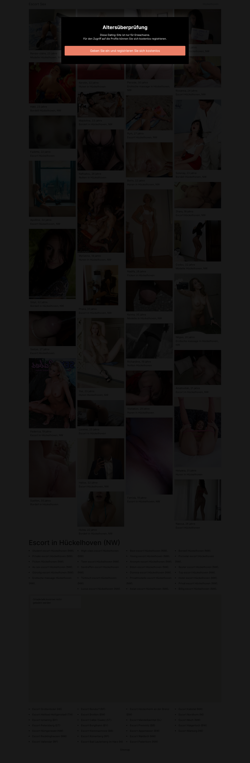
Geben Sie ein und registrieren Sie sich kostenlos (125, 50)
